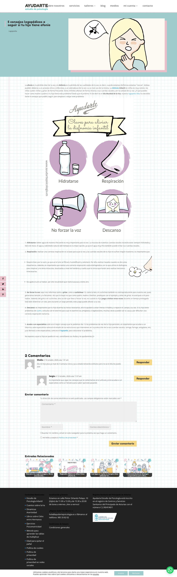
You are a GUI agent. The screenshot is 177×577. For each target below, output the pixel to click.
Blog (103, 6)
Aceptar (121, 573)
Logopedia (13, 31)
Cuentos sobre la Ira (36, 505)
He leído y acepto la (60, 437)
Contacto (148, 6)
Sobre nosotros (55, 6)
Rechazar (136, 573)
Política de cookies (35, 548)
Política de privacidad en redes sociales (36, 562)
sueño (39, 311)
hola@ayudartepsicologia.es (62, 514)
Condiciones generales (59, 527)
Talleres (88, 6)
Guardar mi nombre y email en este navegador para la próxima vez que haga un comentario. (79, 433)
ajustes (96, 574)
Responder (143, 362)
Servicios (74, 6)
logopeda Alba (134, 93)
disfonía (115, 88)
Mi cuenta (129, 6)
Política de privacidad (68, 437)
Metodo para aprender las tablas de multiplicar (35, 533)
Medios (114, 6)
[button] (170, 570)
